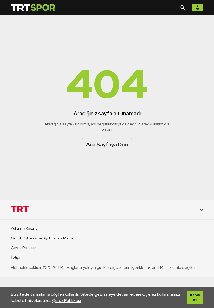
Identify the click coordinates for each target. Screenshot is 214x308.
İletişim (17, 257)
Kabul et (195, 297)
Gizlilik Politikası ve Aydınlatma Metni (42, 238)
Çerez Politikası (66, 300)
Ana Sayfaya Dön (107, 144)
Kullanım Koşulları (25, 228)
